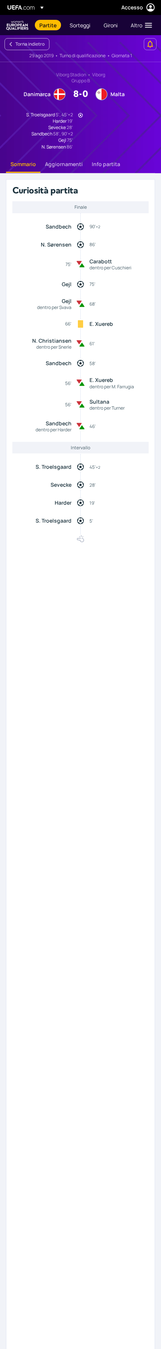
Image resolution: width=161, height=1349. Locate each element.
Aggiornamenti (64, 164)
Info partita (106, 164)
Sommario (23, 164)
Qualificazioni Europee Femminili (17, 25)
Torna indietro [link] (30, 44)
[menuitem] (48, 25)
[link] (47, 25)
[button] (140, 25)
